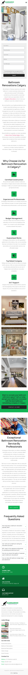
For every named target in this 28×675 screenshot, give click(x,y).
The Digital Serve (21, 670)
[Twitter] (14, 673)
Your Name (5, 45)
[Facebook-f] (11, 673)
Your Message (6, 63)
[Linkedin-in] (16, 673)
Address (5, 59)
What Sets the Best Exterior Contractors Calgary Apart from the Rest (17, 630)
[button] (26, 2)
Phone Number (6, 50)
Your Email (5, 54)
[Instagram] (13, 673)
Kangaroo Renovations (10, 99)
